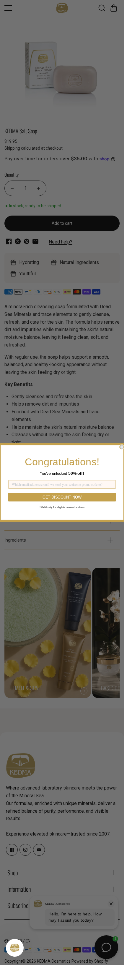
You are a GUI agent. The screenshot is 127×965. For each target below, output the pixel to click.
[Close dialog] (122, 447)
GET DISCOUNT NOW (62, 497)
